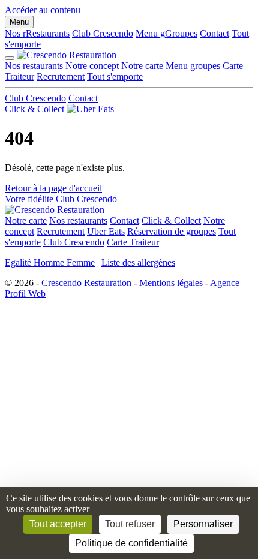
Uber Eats (106, 231)
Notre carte (142, 66)
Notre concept (92, 66)
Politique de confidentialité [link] (131, 543)
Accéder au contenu (42, 10)
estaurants (37, 33)
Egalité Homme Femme (50, 262)
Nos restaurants (34, 66)
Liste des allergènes (138, 262)
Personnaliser (203, 524)
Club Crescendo (102, 33)
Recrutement (61, 76)
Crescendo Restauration (86, 283)
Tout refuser (130, 524)
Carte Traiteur (133, 242)
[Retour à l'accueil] (54, 210)
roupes (166, 33)
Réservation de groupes (171, 231)
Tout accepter (57, 524)
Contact (214, 33)
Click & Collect (171, 220)
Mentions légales (171, 283)
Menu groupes (193, 66)
